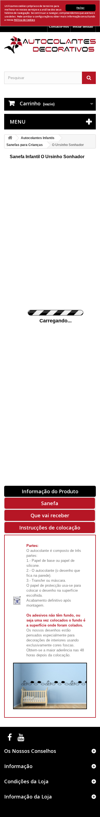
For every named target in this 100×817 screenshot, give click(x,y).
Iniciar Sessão (83, 26)
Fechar (80, 7)
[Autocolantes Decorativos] (50, 45)
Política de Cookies (24, 19)
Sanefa (49, 503)
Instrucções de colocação (49, 527)
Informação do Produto (50, 491)
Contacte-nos (59, 26)
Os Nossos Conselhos (30, 751)
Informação (18, 766)
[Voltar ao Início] (10, 138)
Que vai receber (50, 515)
